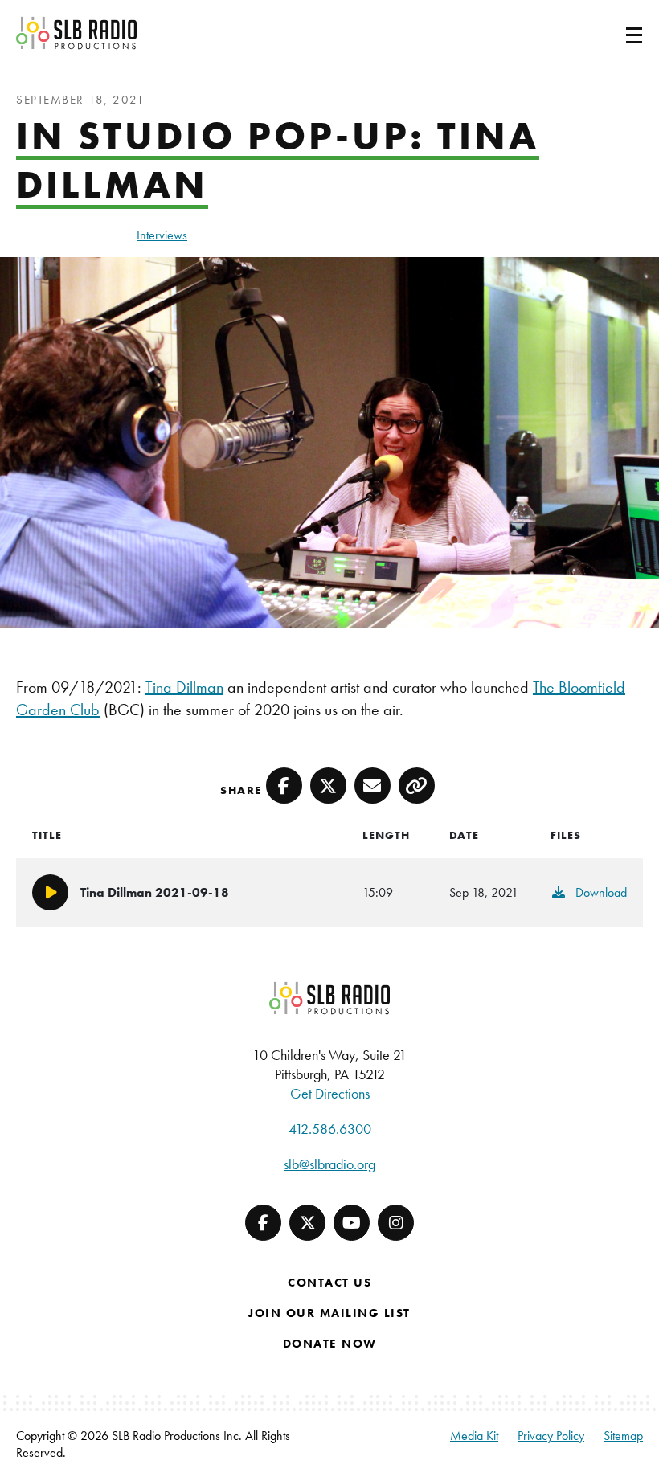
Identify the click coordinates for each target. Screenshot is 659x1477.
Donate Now (330, 1344)
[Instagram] (396, 1223)
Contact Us (329, 1282)
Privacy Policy (551, 1435)
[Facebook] (263, 1223)
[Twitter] (307, 1223)
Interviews (162, 235)
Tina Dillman (184, 687)
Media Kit (474, 1435)
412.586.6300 (330, 1128)
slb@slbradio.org (329, 1164)
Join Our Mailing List (329, 1313)
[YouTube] (352, 1223)
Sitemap (623, 1435)
